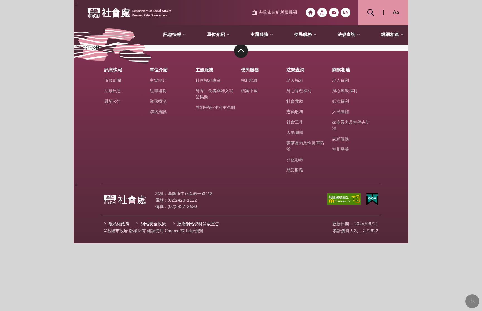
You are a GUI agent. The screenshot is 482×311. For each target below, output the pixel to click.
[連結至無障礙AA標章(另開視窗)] (344, 200)
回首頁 (310, 12)
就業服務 (294, 170)
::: (76, 4)
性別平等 (340, 149)
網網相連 (390, 34)
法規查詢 (346, 34)
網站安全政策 (153, 224)
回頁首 (472, 301)
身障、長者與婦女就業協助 (214, 94)
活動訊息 (112, 91)
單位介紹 (216, 34)
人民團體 (294, 133)
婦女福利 (340, 101)
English (345, 12)
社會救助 (294, 101)
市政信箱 (334, 12)
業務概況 (158, 101)
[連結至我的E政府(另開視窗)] (372, 200)
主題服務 (259, 34)
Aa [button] (395, 12)
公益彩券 (294, 160)
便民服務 (303, 34)
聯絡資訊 (158, 112)
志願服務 (294, 112)
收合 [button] (241, 51)
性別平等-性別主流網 (215, 108)
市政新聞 (112, 81)
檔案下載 (249, 91)
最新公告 (112, 101)
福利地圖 (249, 81)
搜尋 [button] (370, 12)
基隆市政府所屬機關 (278, 12)
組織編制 (158, 91)
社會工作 (294, 122)
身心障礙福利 (299, 91)
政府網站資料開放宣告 (198, 224)
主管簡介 (158, 81)
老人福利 (294, 81)
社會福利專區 (208, 81)
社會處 (129, 13)
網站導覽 (322, 12)
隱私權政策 (119, 224)
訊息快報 (172, 34)
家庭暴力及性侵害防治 (305, 146)
